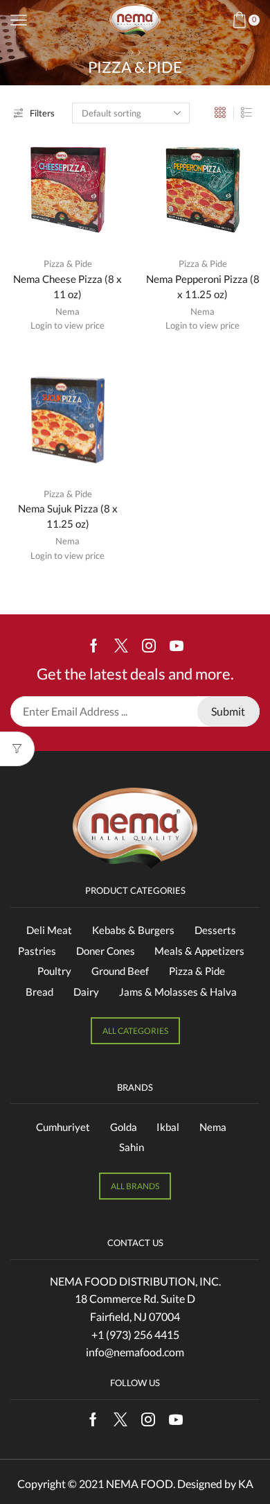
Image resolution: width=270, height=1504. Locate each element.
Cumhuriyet (63, 1127)
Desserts (215, 930)
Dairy (86, 991)
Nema (67, 311)
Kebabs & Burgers (133, 930)
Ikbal (167, 1127)
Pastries (37, 950)
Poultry (54, 971)
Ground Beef (120, 971)
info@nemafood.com (135, 1351)
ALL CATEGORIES (135, 1031)
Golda (123, 1127)
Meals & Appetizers (199, 950)
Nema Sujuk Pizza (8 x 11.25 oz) (68, 516)
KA (245, 1483)
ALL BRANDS (135, 1186)
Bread (39, 991)
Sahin (131, 1147)
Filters (42, 113)
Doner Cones (105, 950)
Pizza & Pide (68, 263)
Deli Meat (49, 930)
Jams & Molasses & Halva (178, 991)
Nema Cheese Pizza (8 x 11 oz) (67, 286)
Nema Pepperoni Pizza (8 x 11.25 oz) (203, 286)
